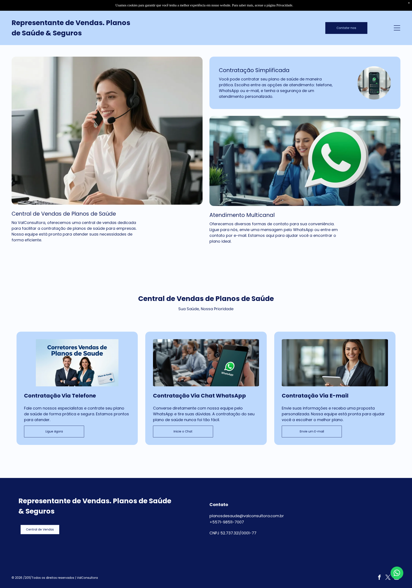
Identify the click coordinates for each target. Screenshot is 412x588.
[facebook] (379, 578)
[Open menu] (397, 28)
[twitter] (388, 578)
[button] (40, 529)
